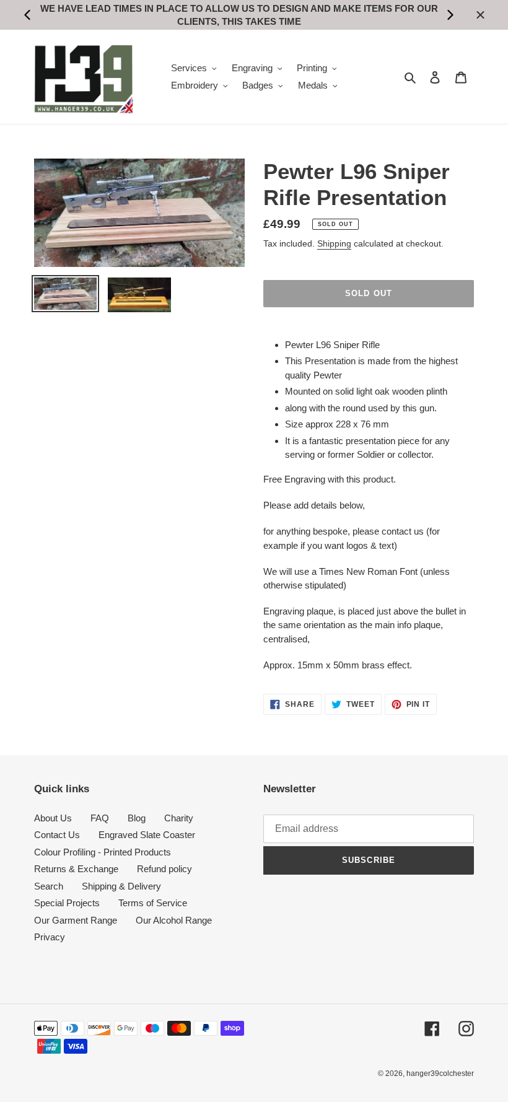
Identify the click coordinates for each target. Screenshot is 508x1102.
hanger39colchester (440, 1073)
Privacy (49, 937)
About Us (53, 818)
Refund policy (164, 869)
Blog (137, 818)
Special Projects (67, 903)
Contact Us (57, 834)
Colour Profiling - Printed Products (102, 852)
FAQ (99, 818)
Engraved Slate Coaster (147, 834)
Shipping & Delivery (121, 886)
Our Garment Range (75, 920)
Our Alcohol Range (174, 920)
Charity (178, 818)
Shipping (334, 243)
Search (48, 886)
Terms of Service (152, 903)
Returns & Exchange (76, 869)
